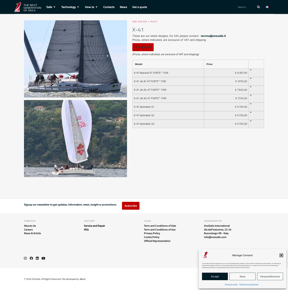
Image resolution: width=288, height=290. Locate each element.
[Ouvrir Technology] (78, 7)
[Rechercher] (258, 7)
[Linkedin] (37, 258)
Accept (215, 276)
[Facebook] (31, 258)
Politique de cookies (231, 284)
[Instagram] (25, 258)
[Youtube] (43, 258)
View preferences (270, 276)
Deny (243, 276)
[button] (281, 255)
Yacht (154, 22)
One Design (139, 22)
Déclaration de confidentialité (248, 284)
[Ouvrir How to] (96, 7)
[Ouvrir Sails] (54, 7)
